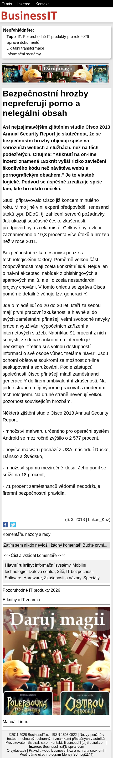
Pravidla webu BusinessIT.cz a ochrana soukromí (66, 750)
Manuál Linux (15, 722)
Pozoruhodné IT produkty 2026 (31, 590)
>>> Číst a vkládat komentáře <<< (34, 555)
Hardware (32, 578)
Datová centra (42, 571)
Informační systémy (24, 54)
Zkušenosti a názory (62, 578)
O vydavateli (16, 750)
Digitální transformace (25, 48)
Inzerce (23, 4)
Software (13, 578)
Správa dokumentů (23, 42)
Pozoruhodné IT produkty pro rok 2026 (48, 36)
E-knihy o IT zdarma (21, 599)
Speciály (91, 578)
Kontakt (42, 4)
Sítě (60, 571)
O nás (7, 4)
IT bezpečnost (79, 571)
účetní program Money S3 (58, 754)
